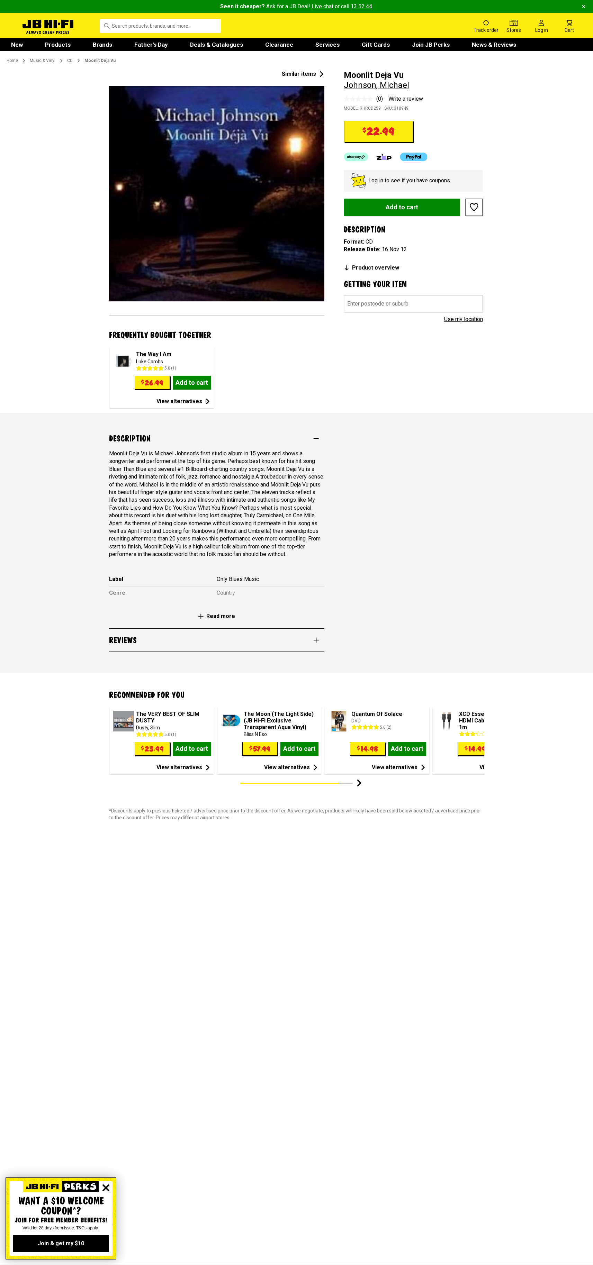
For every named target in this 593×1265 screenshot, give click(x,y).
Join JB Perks (431, 44)
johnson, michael (376, 85)
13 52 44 (361, 6)
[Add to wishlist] (474, 207)
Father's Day (151, 44)
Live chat (322, 6)
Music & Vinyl (42, 60)
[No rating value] (360, 99)
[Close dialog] (106, 1188)
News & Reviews (494, 44)
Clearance (279, 44)
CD (70, 60)
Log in (375, 180)
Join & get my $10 (61, 1243)
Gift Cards (376, 44)
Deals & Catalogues (216, 44)
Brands (102, 44)
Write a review (405, 98)
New (17, 44)
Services (327, 44)
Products (58, 44)
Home (12, 60)
